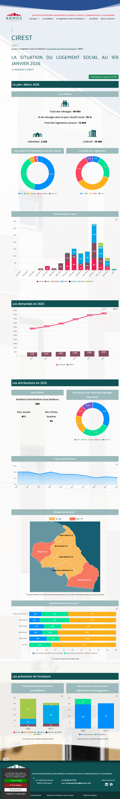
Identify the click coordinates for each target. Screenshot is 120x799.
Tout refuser (16, 785)
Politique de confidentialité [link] (15, 794)
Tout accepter (16, 780)
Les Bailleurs (48, 18)
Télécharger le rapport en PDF (103, 77)
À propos (33, 18)
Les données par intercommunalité (61, 49)
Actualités (93, 18)
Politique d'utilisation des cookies (60, 795)
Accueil (14, 49)
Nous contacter (107, 18)
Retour (15, 45)
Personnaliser (15, 790)
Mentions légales (90, 795)
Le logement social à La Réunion (70, 18)
